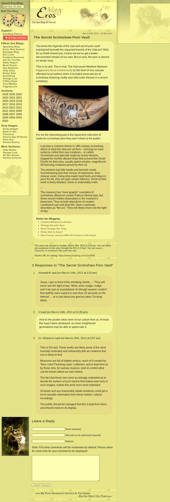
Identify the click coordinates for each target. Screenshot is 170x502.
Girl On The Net (11, 60)
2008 (5, 114)
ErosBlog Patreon (13, 34)
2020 (5, 101)
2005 (5, 117)
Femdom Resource (13, 57)
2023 (5, 97)
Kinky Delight (10, 129)
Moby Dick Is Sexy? (52, 232)
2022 (12, 97)
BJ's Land (8, 54)
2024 (19, 94)
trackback (53, 250)
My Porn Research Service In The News (65, 493)
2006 (19, 114)
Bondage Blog (11, 52)
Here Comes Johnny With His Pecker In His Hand (68, 235)
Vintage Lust (10, 78)
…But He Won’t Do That (91, 496)
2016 (12, 104)
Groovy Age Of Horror (15, 137)
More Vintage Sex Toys (54, 228)
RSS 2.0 (77, 248)
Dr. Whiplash (46, 338)
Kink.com (8, 139)
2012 (19, 107)
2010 (12, 110)
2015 (19, 104)
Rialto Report (10, 62)
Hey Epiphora (10, 68)
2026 (5, 94)
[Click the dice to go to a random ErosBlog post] (15, 20)
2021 (19, 97)
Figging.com (10, 86)
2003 (19, 117)
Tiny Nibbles (10, 83)
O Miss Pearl (10, 81)
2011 (5, 110)
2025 (12, 94)
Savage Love (10, 152)
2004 (12, 117)
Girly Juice (9, 70)
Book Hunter (10, 65)
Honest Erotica (11, 142)
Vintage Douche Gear (53, 225)
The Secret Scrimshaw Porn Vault (62, 37)
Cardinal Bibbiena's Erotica (56, 222)
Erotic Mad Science (14, 49)
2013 (12, 107)
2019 (12, 101)
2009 (19, 110)
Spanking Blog (11, 46)
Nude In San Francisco (10, 133)
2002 (5, 120)
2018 (19, 101)
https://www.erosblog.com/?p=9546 (76, 255)
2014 (5, 107)
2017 (5, 104)
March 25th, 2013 (75, 338)
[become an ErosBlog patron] (15, 38)
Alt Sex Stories (11, 155)
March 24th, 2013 (72, 272)
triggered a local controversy (54, 70)
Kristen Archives (12, 157)
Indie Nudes (9, 149)
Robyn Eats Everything (9, 74)
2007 (12, 114)
